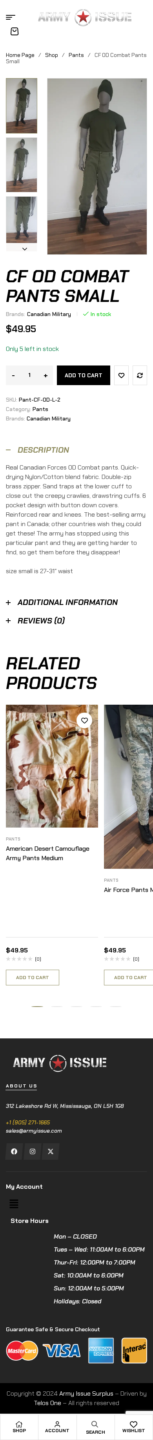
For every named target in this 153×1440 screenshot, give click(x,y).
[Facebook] (14, 1151)
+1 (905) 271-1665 (28, 1122)
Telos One (47, 1403)
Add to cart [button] (32, 977)
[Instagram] (32, 1151)
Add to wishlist (121, 375)
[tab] (76, 450)
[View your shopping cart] (14, 31)
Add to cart (83, 375)
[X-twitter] (50, 1151)
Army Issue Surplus (86, 1393)
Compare (140, 375)
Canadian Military (49, 314)
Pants (76, 54)
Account (57, 1430)
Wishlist (133, 1430)
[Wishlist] (133, 1424)
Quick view (84, 756)
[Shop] (19, 1424)
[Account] (57, 1424)
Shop (51, 54)
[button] (24, 84)
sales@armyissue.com (34, 1130)
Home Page (20, 54)
